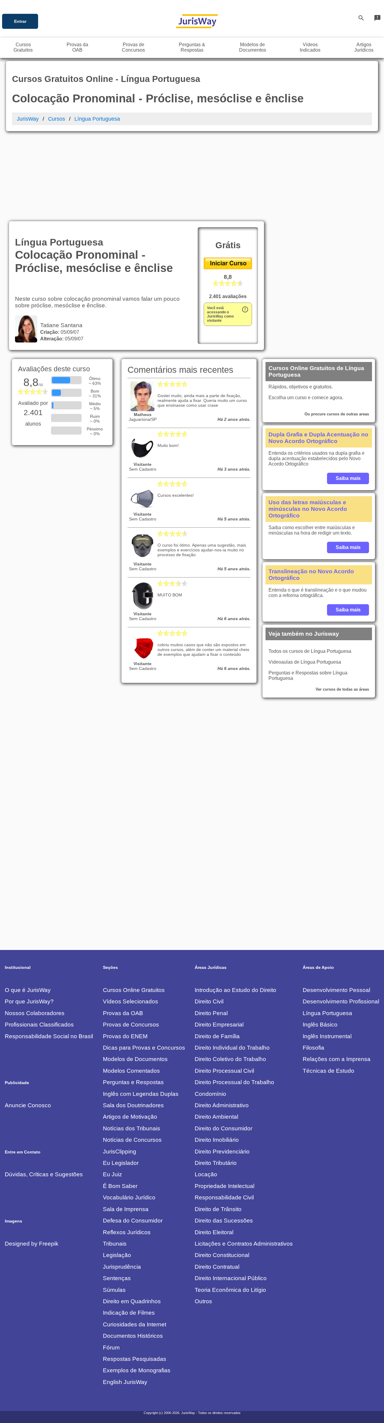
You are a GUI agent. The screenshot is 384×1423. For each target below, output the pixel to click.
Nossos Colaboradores (34, 1013)
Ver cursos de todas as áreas (342, 689)
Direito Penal (211, 1013)
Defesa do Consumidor (133, 1220)
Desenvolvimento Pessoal (336, 990)
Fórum (111, 1347)
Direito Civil (209, 1001)
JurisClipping (119, 1151)
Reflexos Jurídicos (127, 1232)
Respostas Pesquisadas (134, 1359)
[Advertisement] (192, 176)
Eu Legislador (121, 1163)
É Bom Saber (120, 1186)
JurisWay (28, 119)
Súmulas (114, 1290)
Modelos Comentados (131, 1071)
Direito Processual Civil (224, 1071)
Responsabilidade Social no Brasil (49, 1036)
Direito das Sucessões (224, 1220)
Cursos (56, 119)
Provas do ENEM (125, 1036)
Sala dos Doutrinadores (133, 1105)
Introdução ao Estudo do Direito (235, 990)
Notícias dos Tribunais (131, 1128)
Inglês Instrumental (327, 1036)
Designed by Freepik (31, 1244)
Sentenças (117, 1278)
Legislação (117, 1255)
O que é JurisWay (28, 990)
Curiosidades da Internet (134, 1324)
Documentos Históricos (133, 1336)
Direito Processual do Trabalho (234, 1082)
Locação (206, 1174)
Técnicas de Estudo (328, 1071)
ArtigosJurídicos (364, 47)
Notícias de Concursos (132, 1140)
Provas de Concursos (131, 1024)
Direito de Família (217, 1036)
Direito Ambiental (216, 1117)
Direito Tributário (216, 1163)
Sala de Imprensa (125, 1209)
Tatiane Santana (59, 325)
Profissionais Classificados (39, 1024)
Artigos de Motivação (130, 1117)
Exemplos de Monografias (136, 1370)
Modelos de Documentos (135, 1059)
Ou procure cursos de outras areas (336, 414)
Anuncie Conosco (28, 1105)
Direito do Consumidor (223, 1128)
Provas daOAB (77, 47)
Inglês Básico (320, 1024)
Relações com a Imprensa (336, 1059)
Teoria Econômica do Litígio (230, 1290)
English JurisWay (125, 1382)
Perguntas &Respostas (192, 47)
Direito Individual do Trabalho (232, 1048)
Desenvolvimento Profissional (341, 1001)
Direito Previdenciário (222, 1151)
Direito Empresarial (219, 1024)
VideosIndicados (310, 47)
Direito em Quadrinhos (132, 1301)
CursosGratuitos (23, 47)
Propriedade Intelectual (224, 1186)
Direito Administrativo (222, 1105)
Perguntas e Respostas (133, 1082)
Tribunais (115, 1244)
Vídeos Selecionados (130, 1001)
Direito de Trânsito (218, 1209)
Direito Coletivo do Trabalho (230, 1059)
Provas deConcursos (133, 47)
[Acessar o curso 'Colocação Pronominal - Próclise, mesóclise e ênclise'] (228, 267)
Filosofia (313, 1048)
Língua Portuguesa (97, 119)
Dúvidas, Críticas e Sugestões (44, 1174)
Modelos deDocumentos (252, 47)
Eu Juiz (112, 1174)
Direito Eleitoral (214, 1232)
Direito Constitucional (222, 1255)
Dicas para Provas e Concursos (144, 1048)
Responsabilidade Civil (224, 1197)
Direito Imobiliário (217, 1140)
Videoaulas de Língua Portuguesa (304, 662)
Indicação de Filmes (129, 1313)
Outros (203, 1301)
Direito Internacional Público (231, 1278)
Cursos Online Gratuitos (134, 990)
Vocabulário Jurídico (129, 1197)
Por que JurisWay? (29, 1001)
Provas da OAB (123, 1013)
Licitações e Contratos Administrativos (244, 1244)
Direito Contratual (217, 1267)
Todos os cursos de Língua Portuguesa (309, 651)
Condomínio (210, 1094)
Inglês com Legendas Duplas (140, 1094)
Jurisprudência (122, 1267)
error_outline (245, 309)
